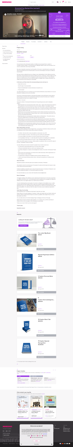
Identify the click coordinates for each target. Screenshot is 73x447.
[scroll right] (55, 370)
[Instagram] (8, 431)
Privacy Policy (5, 443)
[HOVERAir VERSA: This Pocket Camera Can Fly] (23, 402)
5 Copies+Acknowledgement (8, 56)
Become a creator (66, 429)
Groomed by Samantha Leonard (27, 8)
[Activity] (62, 2)
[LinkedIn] (9, 431)
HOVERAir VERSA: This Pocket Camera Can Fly (23, 412)
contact (22, 53)
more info (18, 53)
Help (43, 372)
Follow (59, 29)
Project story (4, 46)
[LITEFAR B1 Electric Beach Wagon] (36, 402)
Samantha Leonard (19, 9)
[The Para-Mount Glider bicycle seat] (50, 402)
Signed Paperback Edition (46, 254)
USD (53, 2)
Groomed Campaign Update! (57, 36)
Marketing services (66, 428)
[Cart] (60, 2)
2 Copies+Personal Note (7, 53)
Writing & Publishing (20, 57)
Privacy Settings (18, 443)
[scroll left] (53, 370)
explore (43, 393)
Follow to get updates (21, 382)
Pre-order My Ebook (7, 50)
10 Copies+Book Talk (7, 57)
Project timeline (5, 63)
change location (41, 5)
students (32, 57)
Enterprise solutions (66, 431)
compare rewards (23, 225)
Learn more (20, 381)
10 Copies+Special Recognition (6, 60)
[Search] (30, 2)
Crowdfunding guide (55, 428)
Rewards (3, 48)
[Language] (57, 2)
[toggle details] (28, 418)
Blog (53, 429)
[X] (5, 431)
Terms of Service (12, 443)
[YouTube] (6, 431)
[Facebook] (3, 431)
